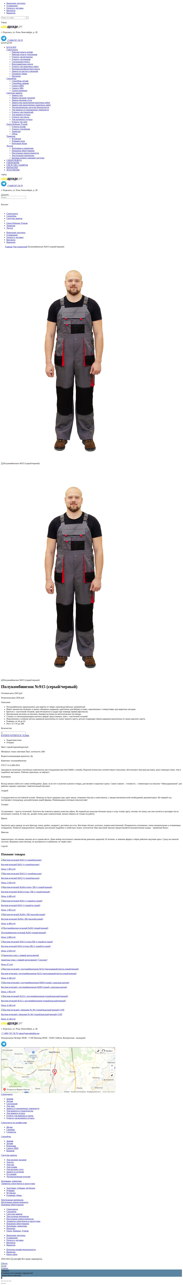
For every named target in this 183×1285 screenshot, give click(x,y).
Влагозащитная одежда (22, 64)
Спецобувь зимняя (20, 83)
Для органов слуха (14, 1169)
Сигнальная (11, 1103)
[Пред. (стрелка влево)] (2, 1283)
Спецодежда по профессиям (14, 1122)
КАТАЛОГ (11, 47)
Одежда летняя (18, 126)
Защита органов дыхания (23, 98)
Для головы (11, 1167)
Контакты (10, 10)
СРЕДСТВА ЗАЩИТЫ (17, 165)
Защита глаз (17, 95)
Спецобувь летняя (20, 81)
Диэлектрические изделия (18, 1176)
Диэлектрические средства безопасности (30, 107)
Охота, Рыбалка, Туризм (17, 1231)
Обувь (14, 134)
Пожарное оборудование (23, 151)
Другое (9, 146)
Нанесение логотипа (15, 3)
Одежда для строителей (22, 112)
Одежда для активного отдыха (20, 1118)
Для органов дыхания (16, 1160)
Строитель (11, 1132)
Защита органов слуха (22, 100)
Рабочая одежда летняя (22, 52)
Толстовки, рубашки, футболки (20, 1188)
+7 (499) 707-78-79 (9, 1033)
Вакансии (10, 13)
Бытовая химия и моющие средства (28, 158)
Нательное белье (19, 143)
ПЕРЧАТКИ (12, 167)
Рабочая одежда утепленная (24, 54)
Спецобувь (11, 78)
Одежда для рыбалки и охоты (19, 1116)
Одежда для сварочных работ (25, 66)
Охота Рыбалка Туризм (16, 124)
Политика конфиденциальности (21, 1249)
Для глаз (10, 1164)
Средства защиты (14, 93)
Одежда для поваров (21, 59)
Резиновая (11, 1146)
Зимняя (9, 1099)
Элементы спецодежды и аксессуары (18, 1183)
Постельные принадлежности (25, 153)
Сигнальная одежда (21, 62)
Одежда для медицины (22, 57)
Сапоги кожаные (19, 90)
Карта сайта (11, 1254)
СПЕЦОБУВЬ (12, 163)
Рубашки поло (18, 141)
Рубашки (10, 1190)
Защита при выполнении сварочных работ (31, 105)
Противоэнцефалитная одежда (26, 69)
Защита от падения (15, 1172)
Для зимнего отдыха (21, 114)
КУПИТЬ (5, 735)
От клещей (11, 1174)
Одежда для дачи (19, 122)
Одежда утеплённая (21, 129)
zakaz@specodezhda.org (28, 1033)
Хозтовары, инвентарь (11, 1181)
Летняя (9, 1101)
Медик (9, 1127)
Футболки (16, 138)
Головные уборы (19, 74)
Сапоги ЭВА (18, 88)
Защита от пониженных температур (22, 1108)
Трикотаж (16, 131)
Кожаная (10, 1151)
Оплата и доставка (14, 8)
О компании (12, 6)
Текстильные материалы (23, 155)
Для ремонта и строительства (19, 1111)
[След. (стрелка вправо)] (5, 1283)
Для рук (10, 1162)
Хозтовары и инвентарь (22, 148)
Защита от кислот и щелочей (25, 71)
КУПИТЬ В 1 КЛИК (19, 735)
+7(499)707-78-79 (15, 40)
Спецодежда (12, 49)
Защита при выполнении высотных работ (31, 102)
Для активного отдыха (22, 119)
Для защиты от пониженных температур (30, 110)
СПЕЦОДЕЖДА (14, 160)
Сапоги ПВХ (18, 86)
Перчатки (16, 76)
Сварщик (10, 1129)
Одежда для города (20, 117)
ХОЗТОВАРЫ (13, 170)
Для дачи (10, 1106)
